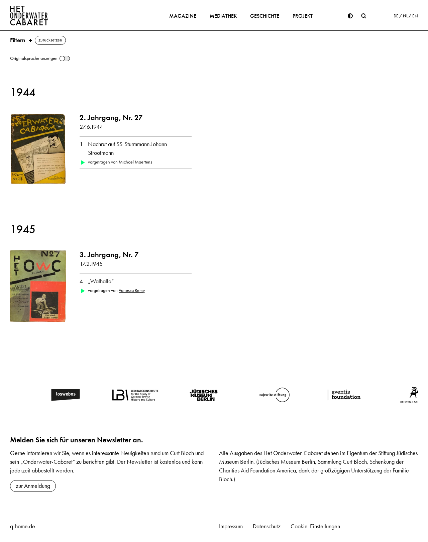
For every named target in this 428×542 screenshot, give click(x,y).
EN (415, 16)
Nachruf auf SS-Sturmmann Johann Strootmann (127, 148)
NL (405, 16)
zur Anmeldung (33, 486)
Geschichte (264, 16)
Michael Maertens (135, 162)
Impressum (231, 526)
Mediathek (223, 16)
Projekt (303, 16)
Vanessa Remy (132, 290)
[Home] (29, 15)
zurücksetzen (50, 40)
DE (396, 16)
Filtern (17, 40)
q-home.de (22, 526)
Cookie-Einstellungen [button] (315, 526)
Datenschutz (267, 526)
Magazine (182, 16)
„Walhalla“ (101, 281)
